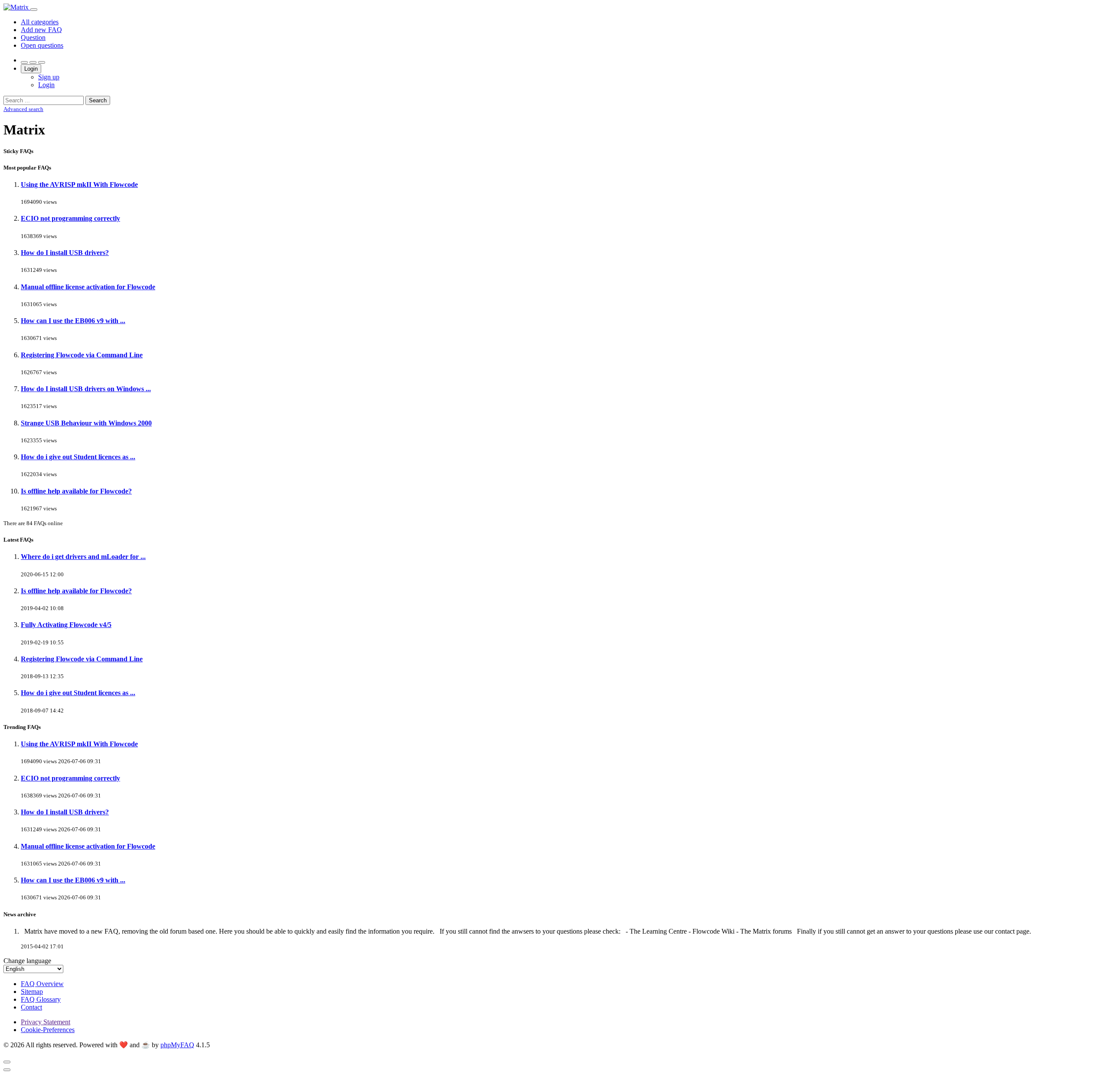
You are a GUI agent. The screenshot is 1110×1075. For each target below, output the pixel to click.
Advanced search (23, 109)
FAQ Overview (42, 983)
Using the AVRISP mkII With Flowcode (79, 184)
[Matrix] (16, 7)
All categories (40, 22)
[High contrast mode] (41, 62)
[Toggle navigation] (33, 9)
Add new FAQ (41, 29)
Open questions (42, 45)
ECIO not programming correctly (70, 218)
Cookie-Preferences (48, 1029)
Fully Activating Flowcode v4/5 (66, 624)
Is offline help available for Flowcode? (76, 491)
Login (31, 68)
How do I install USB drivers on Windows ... (86, 388)
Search (98, 100)
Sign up (48, 77)
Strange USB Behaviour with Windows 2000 (86, 423)
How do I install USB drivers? (65, 252)
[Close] (6, 1062)
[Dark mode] (32, 62)
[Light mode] (24, 62)
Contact (31, 1007)
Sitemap (32, 991)
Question (33, 37)
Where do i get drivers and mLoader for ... (83, 556)
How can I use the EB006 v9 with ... (73, 320)
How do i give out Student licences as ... (78, 457)
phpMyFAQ (177, 1045)
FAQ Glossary (41, 999)
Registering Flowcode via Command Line (82, 355)
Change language (27, 960)
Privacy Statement (45, 1022)
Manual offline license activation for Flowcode (88, 287)
